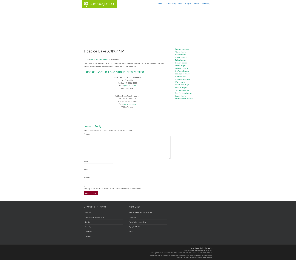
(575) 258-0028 (130, 104)
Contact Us (208, 248)
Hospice (93, 59)
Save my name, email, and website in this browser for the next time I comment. (113, 188)
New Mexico (103, 59)
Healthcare (88, 231)
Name (86, 161)
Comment (87, 134)
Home (86, 59)
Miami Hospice (180, 76)
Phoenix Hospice (181, 87)
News (131, 231)
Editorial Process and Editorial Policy (140, 212)
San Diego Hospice (182, 90)
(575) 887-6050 (130, 85)
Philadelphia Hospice (182, 85)
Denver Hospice (181, 63)
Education (88, 236)
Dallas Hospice (180, 60)
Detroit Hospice (180, 65)
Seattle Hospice (181, 96)
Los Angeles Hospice (183, 74)
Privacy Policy (199, 248)
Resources (132, 217)
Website (87, 178)
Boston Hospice (181, 57)
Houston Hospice (181, 68)
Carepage (195, 250)
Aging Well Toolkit (134, 227)
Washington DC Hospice (184, 98)
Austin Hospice (180, 54)
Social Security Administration (94, 217)
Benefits (87, 222)
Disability (88, 227)
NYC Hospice (180, 82)
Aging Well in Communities (137, 222)
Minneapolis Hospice (182, 79)
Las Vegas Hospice (182, 71)
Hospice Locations (182, 49)
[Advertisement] (148, 26)
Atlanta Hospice (181, 52)
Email (86, 169)
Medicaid (88, 212)
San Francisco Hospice (183, 93)
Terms (192, 248)
